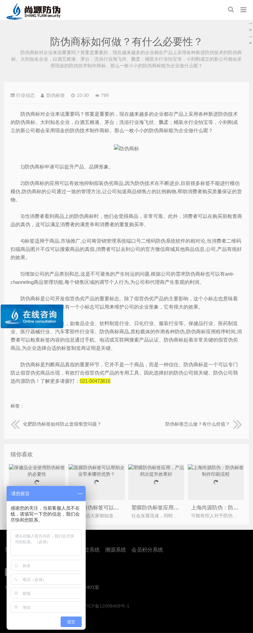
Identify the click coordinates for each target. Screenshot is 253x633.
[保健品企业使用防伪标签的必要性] (37, 474)
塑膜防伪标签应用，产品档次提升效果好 (178, 507)
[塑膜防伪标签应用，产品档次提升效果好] (156, 474)
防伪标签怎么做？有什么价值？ (197, 424)
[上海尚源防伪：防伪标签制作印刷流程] (216, 474)
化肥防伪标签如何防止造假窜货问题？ (62, 424)
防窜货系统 (86, 550)
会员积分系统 (147, 550)
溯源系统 (115, 550)
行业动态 (25, 95)
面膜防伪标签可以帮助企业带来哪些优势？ (122, 507)
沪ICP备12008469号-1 (106, 606)
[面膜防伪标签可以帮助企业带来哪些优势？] (97, 474)
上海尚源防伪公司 (33, 11)
